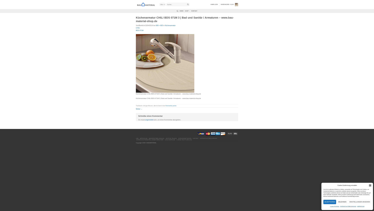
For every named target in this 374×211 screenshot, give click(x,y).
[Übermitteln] (188, 4)
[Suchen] (177, 11)
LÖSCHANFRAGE (170, 140)
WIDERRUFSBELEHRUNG (156, 138)
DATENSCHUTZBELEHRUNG (348, 206)
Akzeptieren (329, 202)
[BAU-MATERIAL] (146, 4)
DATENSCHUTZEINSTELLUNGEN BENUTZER (149, 140)
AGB (137, 138)
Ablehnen (342, 202)
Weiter (139, 109)
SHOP (187, 11)
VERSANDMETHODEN (184, 138)
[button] (370, 185)
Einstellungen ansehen (360, 202)
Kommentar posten (171, 105)
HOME (181, 11)
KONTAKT (194, 11)
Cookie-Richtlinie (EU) (184, 140)
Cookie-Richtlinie (334, 206)
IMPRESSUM (360, 206)
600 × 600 (159, 25)
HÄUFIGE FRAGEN (171, 138)
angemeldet (149, 120)
